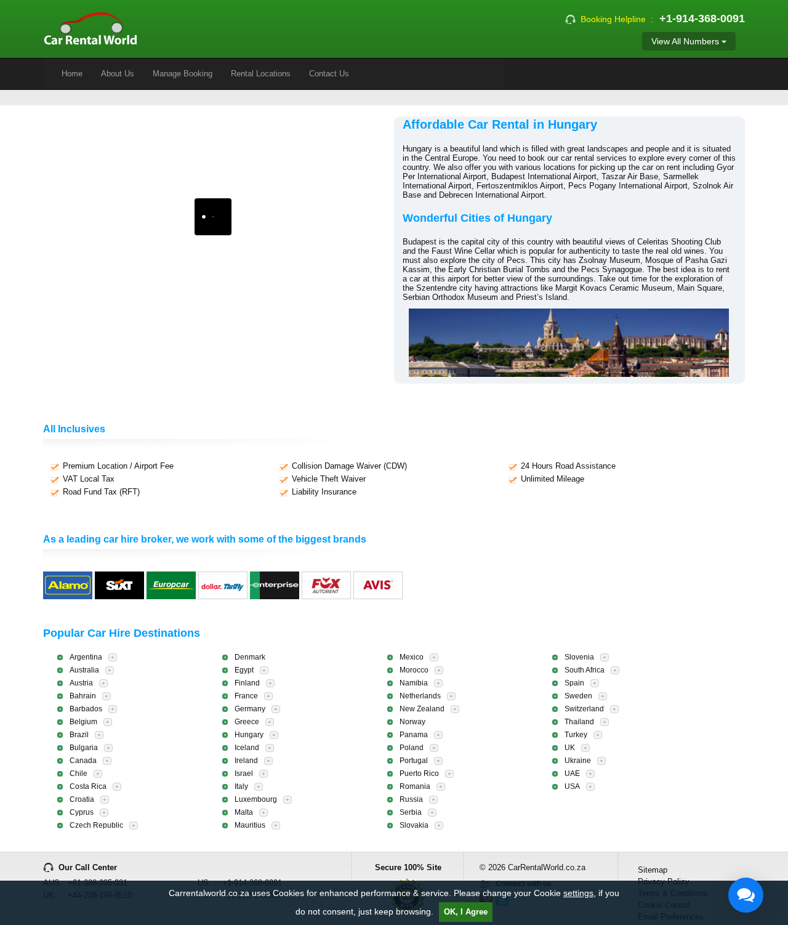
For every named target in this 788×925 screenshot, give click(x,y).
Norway (412, 721)
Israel (244, 773)
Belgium (83, 721)
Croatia (82, 799)
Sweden (578, 696)
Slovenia (579, 657)
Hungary (249, 734)
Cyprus (82, 812)
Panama (414, 734)
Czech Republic (96, 825)
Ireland (246, 760)
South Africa (585, 670)
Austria (81, 683)
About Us (117, 73)
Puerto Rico (419, 773)
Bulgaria (84, 747)
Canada (83, 760)
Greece (247, 721)
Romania (415, 786)
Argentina (86, 657)
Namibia (414, 683)
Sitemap (652, 870)
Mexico (412, 657)
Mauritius (250, 825)
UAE (572, 773)
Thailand (579, 721)
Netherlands (420, 696)
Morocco (414, 670)
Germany (250, 709)
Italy (241, 786)
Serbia (411, 812)
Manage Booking (182, 73)
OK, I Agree (466, 911)
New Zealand (422, 709)
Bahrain (83, 696)
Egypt (244, 670)
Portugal (414, 760)
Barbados (86, 709)
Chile (78, 773)
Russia (411, 799)
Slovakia (414, 825)
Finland (247, 683)
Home (72, 73)
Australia (84, 670)
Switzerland (584, 709)
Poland (412, 747)
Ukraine (578, 760)
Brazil (79, 734)
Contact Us (329, 73)
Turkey (576, 734)
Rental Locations (261, 73)
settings (578, 893)
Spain (574, 683)
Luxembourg (256, 799)
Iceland (247, 747)
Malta (244, 812)
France (246, 696)
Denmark (250, 657)
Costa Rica (88, 786)
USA (572, 786)
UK (570, 747)
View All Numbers (686, 41)
